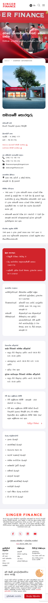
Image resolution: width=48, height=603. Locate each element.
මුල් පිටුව (5, 554)
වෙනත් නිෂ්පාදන (22, 561)
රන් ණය (20, 559)
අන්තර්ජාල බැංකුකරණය (36, 552)
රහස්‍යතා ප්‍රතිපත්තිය (16, 540)
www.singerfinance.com (14, 168)
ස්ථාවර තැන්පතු (22, 554)
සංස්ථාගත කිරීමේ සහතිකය (11, 148)
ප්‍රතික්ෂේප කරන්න (14, 596)
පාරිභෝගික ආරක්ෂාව (31, 540)
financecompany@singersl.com (17, 164)
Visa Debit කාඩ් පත (38, 555)
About (7, 61)
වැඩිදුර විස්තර (33, 423)
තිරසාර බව (5, 563)
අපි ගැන (5, 556)
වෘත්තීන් (4, 565)
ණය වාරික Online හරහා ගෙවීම (37, 558)
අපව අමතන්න (6, 558)
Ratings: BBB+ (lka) (24, 544)
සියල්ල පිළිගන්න (33, 596)
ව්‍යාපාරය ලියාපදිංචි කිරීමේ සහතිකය (14, 145)
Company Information (22, 61)
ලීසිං (18, 556)
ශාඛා (3, 561)
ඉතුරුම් (19, 551)
